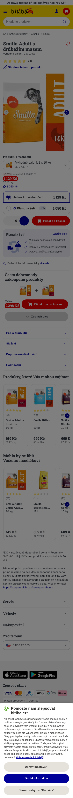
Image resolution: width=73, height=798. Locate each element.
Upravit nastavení (36, 766)
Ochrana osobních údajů (29, 757)
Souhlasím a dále (36, 778)
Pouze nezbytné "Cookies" (36, 790)
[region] (36, 750)
